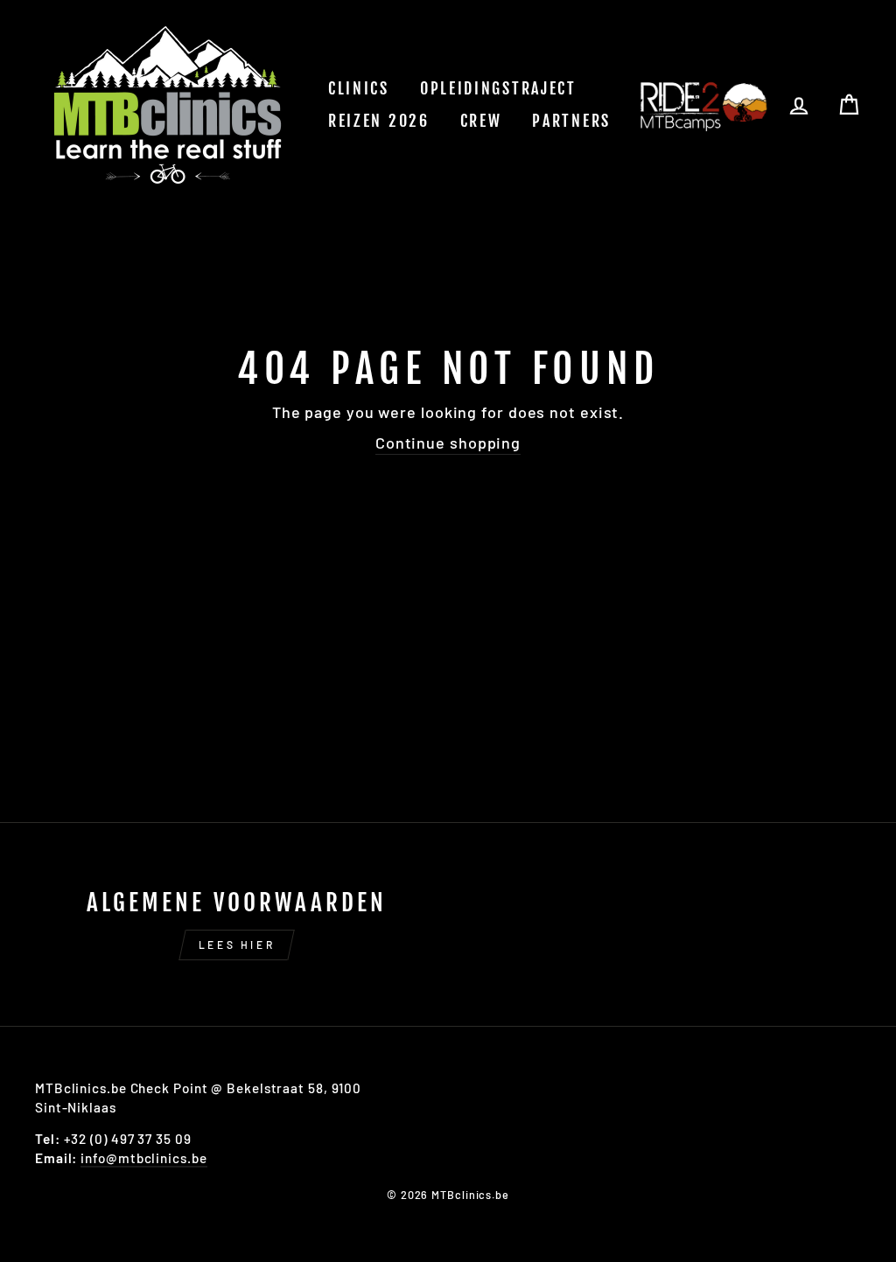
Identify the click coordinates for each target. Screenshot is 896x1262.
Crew (481, 120)
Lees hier (237, 944)
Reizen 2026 (379, 120)
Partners (571, 120)
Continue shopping (448, 442)
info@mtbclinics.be (143, 1158)
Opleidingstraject (498, 88)
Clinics (358, 88)
